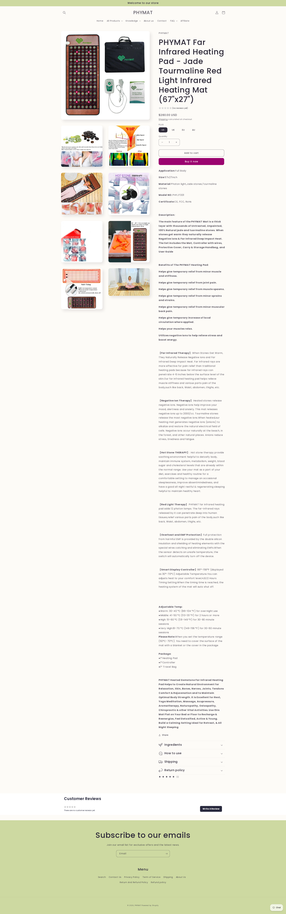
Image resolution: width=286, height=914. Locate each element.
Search (102, 877)
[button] (64, 12)
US (163, 129)
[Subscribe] (166, 853)
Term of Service (152, 877)
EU (183, 129)
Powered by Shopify (150, 905)
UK (173, 129)
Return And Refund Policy (134, 882)
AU (193, 129)
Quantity (163, 136)
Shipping (163, 119)
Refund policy (158, 882)
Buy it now (191, 161)
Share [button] (165, 735)
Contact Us (115, 877)
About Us (181, 877)
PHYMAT (138, 905)
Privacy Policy (131, 877)
